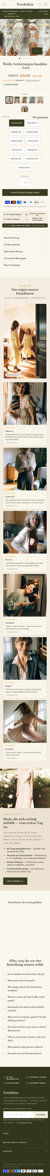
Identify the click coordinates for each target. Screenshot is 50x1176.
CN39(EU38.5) (32, 132)
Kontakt (8, 1151)
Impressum (40, 1164)
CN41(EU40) (33, 141)
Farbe (25, 94)
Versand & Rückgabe (15, 258)
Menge (25, 176)
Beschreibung (11, 237)
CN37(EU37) (32, 123)
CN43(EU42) (32, 150)
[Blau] (32, 100)
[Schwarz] (16, 100)
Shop (6, 1133)
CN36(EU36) (16, 123)
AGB (16, 1166)
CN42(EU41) (16, 150)
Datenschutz (26, 1122)
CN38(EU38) (16, 132)
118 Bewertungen (32, 80)
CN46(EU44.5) (24, 167)
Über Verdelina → (15, 881)
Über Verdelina (12, 265)
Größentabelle (12, 244)
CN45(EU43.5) (32, 159)
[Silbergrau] (9, 100)
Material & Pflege (13, 251)
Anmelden (40, 1114)
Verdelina (25, 4)
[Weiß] (40, 100)
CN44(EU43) (16, 159)
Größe (6, 117)
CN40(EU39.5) (17, 141)
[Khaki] (24, 100)
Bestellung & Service (15, 1142)
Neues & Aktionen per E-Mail (17, 1109)
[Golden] (24, 108)
